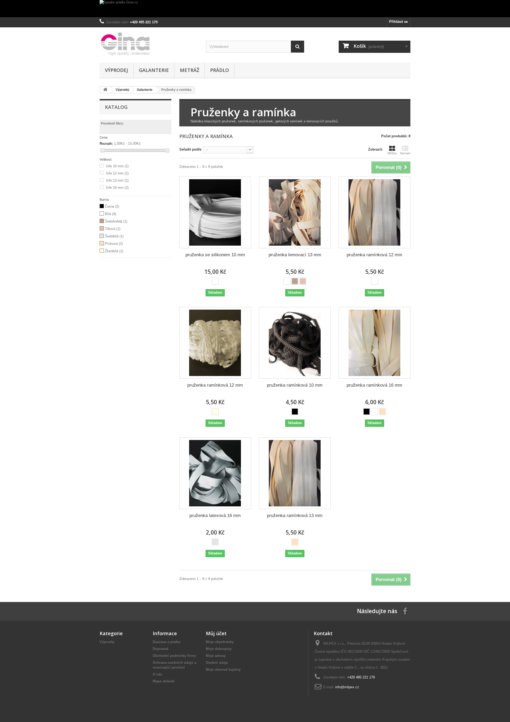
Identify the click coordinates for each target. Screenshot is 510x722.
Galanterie (154, 70)
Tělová (112, 229)
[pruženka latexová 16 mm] (215, 473)
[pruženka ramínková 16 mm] (374, 343)
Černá (112, 206)
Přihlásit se (398, 22)
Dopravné (160, 649)
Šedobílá (114, 236)
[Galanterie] (149, 43)
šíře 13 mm (117, 180)
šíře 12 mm (117, 173)
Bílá (110, 214)
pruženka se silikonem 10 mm (215, 254)
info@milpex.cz (347, 687)
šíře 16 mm (117, 188)
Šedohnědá (116, 221)
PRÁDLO (219, 70)
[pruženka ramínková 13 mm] (295, 473)
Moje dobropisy (219, 649)
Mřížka (392, 153)
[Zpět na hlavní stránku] (105, 90)
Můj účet (216, 633)
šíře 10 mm (117, 166)
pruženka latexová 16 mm (215, 515)
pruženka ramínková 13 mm (294, 515)
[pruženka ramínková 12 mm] (374, 212)
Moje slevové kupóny (223, 670)
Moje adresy (216, 656)
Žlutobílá (114, 251)
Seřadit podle (190, 149)
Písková (114, 244)
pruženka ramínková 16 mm (374, 385)
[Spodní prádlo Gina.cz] (255, 8)
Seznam (405, 153)
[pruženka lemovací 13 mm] (295, 212)
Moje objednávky (220, 642)
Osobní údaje (217, 663)
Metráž (189, 70)
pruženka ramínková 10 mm (294, 385)
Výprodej (116, 70)
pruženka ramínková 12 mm (374, 254)
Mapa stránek (164, 681)
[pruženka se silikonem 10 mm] (215, 212)
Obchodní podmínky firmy (174, 656)
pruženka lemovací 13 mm (295, 254)
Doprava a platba (166, 642)
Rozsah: (106, 144)
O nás (157, 674)
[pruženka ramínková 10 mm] (295, 343)
